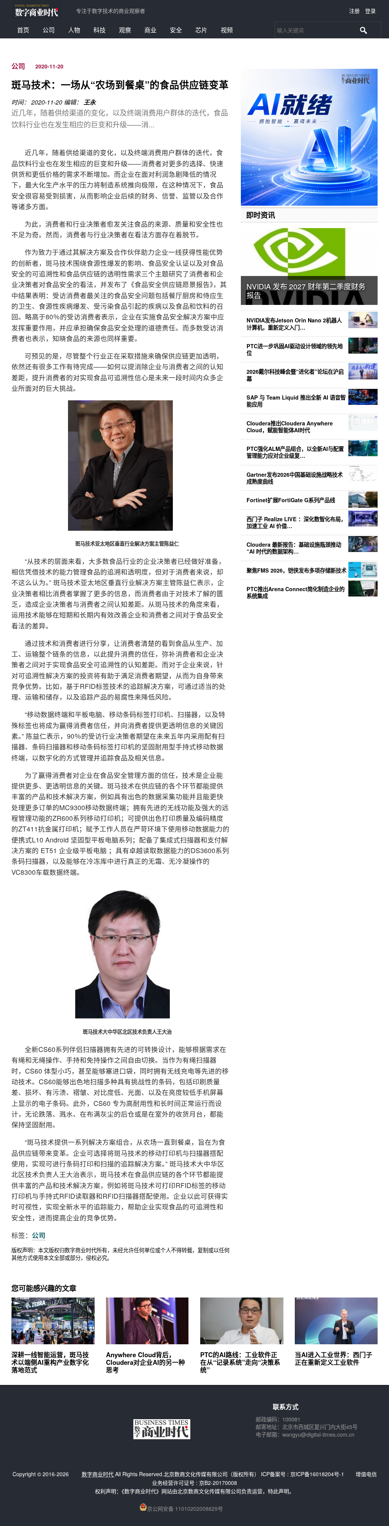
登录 (370, 10)
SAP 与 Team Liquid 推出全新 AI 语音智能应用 (296, 400)
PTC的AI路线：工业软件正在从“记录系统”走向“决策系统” (240, 1362)
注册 (354, 10)
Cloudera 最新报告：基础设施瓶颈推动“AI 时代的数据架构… (294, 548)
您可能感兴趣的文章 (43, 1288)
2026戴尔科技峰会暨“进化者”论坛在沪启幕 (295, 375)
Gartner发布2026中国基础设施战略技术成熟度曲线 (295, 478)
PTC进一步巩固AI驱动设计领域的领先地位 (295, 349)
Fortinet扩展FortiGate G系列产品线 (291, 500)
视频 (227, 29)
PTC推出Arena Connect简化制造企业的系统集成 (296, 592)
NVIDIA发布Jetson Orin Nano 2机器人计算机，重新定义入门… (294, 323)
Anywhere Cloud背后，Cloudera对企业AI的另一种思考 (145, 1362)
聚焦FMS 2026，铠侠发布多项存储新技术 (296, 570)
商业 (150, 29)
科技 (99, 29)
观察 (125, 29)
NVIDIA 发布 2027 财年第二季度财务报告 (306, 290)
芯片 (201, 29)
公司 (49, 29)
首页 (23, 29)
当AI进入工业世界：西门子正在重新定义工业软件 (333, 1358)
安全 (176, 29)
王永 (90, 102)
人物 (74, 29)
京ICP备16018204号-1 (317, 1474)
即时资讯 (260, 215)
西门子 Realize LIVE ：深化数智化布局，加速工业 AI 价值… (296, 522)
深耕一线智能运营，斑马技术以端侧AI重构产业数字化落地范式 (50, 1362)
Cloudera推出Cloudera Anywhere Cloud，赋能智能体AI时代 (290, 426)
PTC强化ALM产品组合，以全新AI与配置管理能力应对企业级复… (295, 452)
